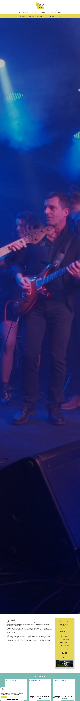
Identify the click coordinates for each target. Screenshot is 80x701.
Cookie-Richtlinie (9, 699)
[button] (64, 663)
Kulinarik (44, 16)
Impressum (17, 699)
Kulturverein (31, 16)
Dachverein (34, 12)
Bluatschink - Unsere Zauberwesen (43, 696)
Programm (27, 12)
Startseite (21, 12)
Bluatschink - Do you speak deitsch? (67, 696)
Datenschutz (13, 699)
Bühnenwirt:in (23, 16)
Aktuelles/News (52, 12)
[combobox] (54, 16)
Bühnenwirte (42, 12)
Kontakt (59, 12)
